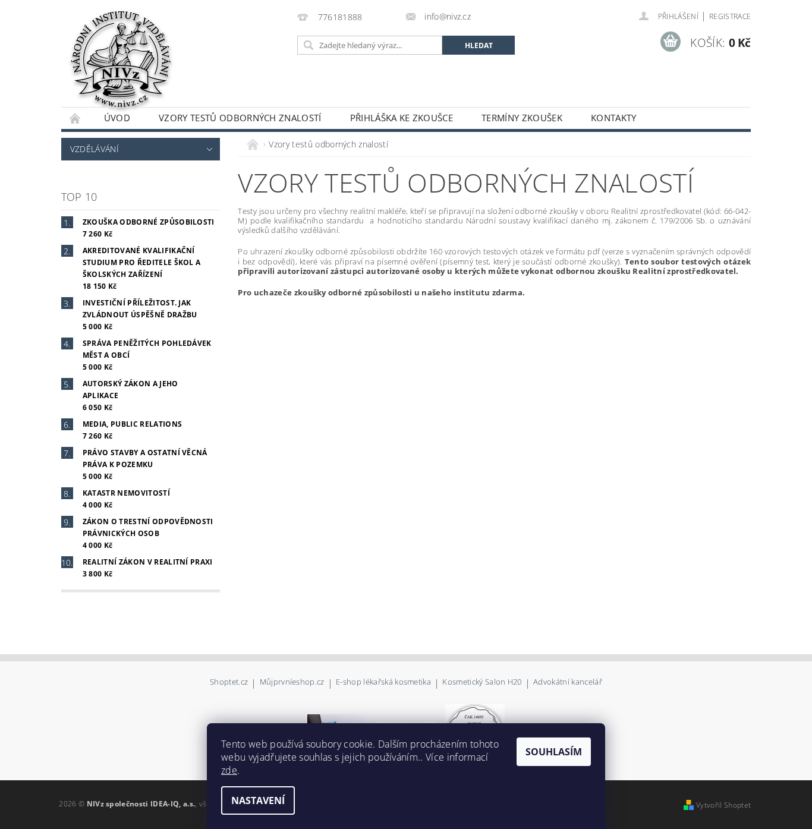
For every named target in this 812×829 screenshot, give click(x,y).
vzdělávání (94, 149)
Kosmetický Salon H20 (481, 682)
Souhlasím (553, 751)
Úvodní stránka (75, 118)
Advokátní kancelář (567, 682)
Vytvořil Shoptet (723, 805)
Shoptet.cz (229, 682)
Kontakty (614, 118)
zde (229, 770)
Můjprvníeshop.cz (292, 682)
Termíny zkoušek (521, 118)
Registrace (730, 16)
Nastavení (258, 800)
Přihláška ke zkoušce (401, 118)
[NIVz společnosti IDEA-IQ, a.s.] (120, 59)
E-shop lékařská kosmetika (383, 682)
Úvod (117, 118)
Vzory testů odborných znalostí (240, 118)
